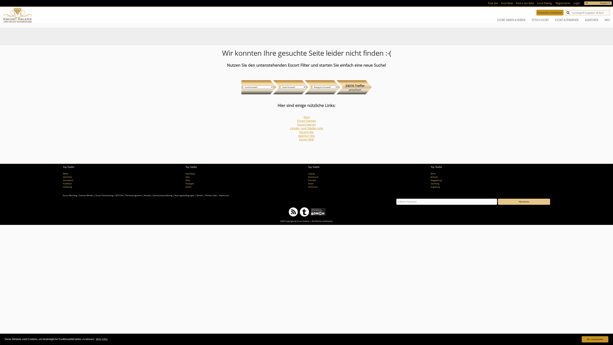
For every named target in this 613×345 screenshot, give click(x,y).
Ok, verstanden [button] (595, 339)
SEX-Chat (119, 195)
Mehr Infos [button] (102, 339)
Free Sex (493, 3)
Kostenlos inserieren (549, 12)
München (67, 177)
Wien (187, 180)
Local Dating (544, 3)
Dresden (312, 180)
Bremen (434, 177)
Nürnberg (190, 173)
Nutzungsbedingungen (184, 195)
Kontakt (147, 195)
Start (306, 117)
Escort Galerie (303, 221)
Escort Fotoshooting (104, 195)
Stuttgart (189, 183)
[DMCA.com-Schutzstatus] (317, 211)
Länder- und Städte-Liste (306, 128)
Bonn (433, 173)
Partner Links (211, 195)
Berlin (65, 173)
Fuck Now (507, 3)
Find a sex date (525, 3)
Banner (200, 195)
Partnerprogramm (133, 195)
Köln (187, 177)
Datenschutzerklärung (162, 195)
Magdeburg (436, 180)
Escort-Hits (306, 132)
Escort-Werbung (70, 195)
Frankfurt (67, 183)
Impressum (224, 195)
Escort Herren (306, 124)
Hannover (313, 187)
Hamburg (67, 187)
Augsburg (435, 187)
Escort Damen (306, 121)
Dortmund (313, 177)
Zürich (188, 187)
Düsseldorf (68, 180)
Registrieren (563, 3)
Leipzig (311, 173)
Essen (311, 183)
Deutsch (604, 3)
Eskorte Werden (86, 195)
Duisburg (435, 183)
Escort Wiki (306, 139)
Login (577, 3)
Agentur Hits (306, 136)
